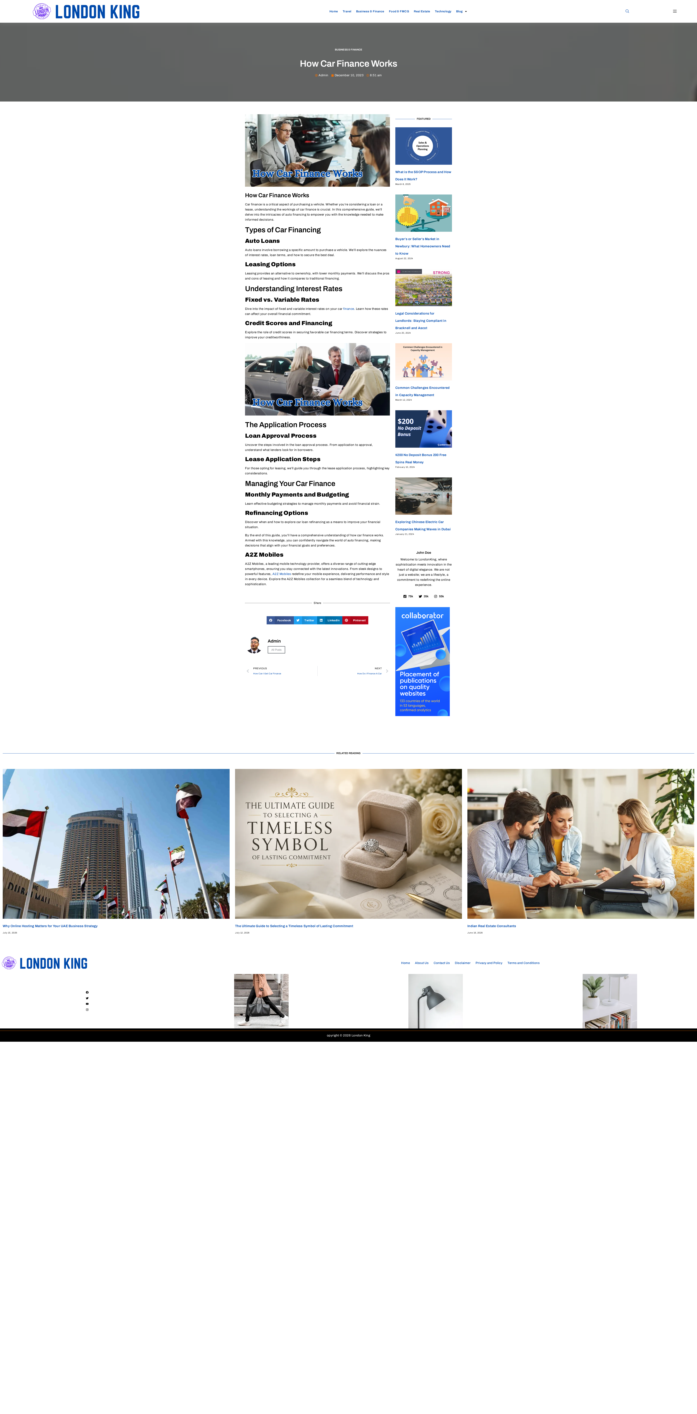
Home (333, 11)
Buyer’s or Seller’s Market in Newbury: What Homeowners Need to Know (422, 246)
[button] (627, 11)
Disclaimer (462, 963)
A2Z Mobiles (281, 574)
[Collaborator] (422, 715)
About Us (422, 963)
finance (348, 309)
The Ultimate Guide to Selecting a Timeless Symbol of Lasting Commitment (294, 926)
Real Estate (422, 11)
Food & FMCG (399, 11)
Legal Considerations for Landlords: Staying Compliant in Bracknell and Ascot (420, 321)
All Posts (276, 649)
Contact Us (442, 963)
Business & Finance (370, 11)
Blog (459, 11)
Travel (347, 11)
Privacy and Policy (489, 963)
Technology (443, 11)
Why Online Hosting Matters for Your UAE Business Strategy (50, 926)
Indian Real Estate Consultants (491, 926)
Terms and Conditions (524, 963)
